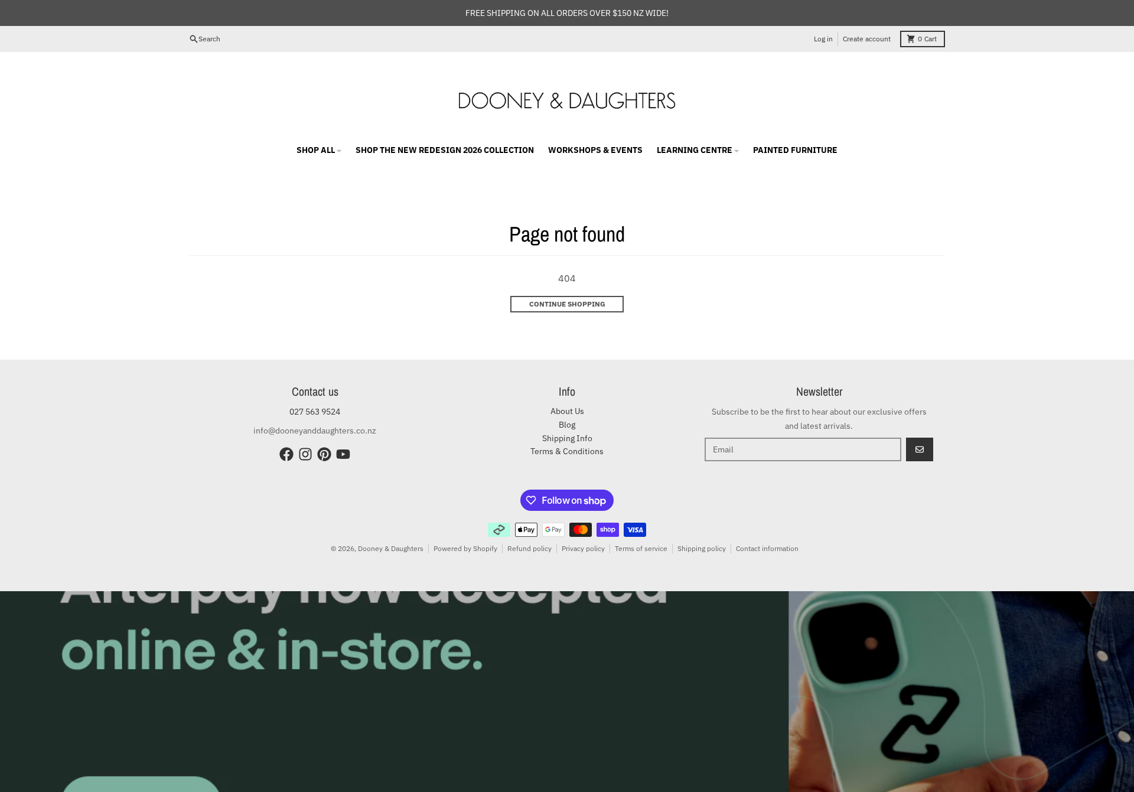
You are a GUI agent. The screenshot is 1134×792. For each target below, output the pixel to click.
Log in (823, 38)
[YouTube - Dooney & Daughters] (343, 454)
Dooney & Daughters (390, 548)
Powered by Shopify (465, 548)
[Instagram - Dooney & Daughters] (305, 454)
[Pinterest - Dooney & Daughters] (324, 454)
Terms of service (641, 548)
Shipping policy (701, 548)
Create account (867, 38)
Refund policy (529, 548)
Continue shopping (567, 303)
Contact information (767, 548)
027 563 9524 (314, 411)
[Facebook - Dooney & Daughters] (286, 454)
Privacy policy (583, 548)
